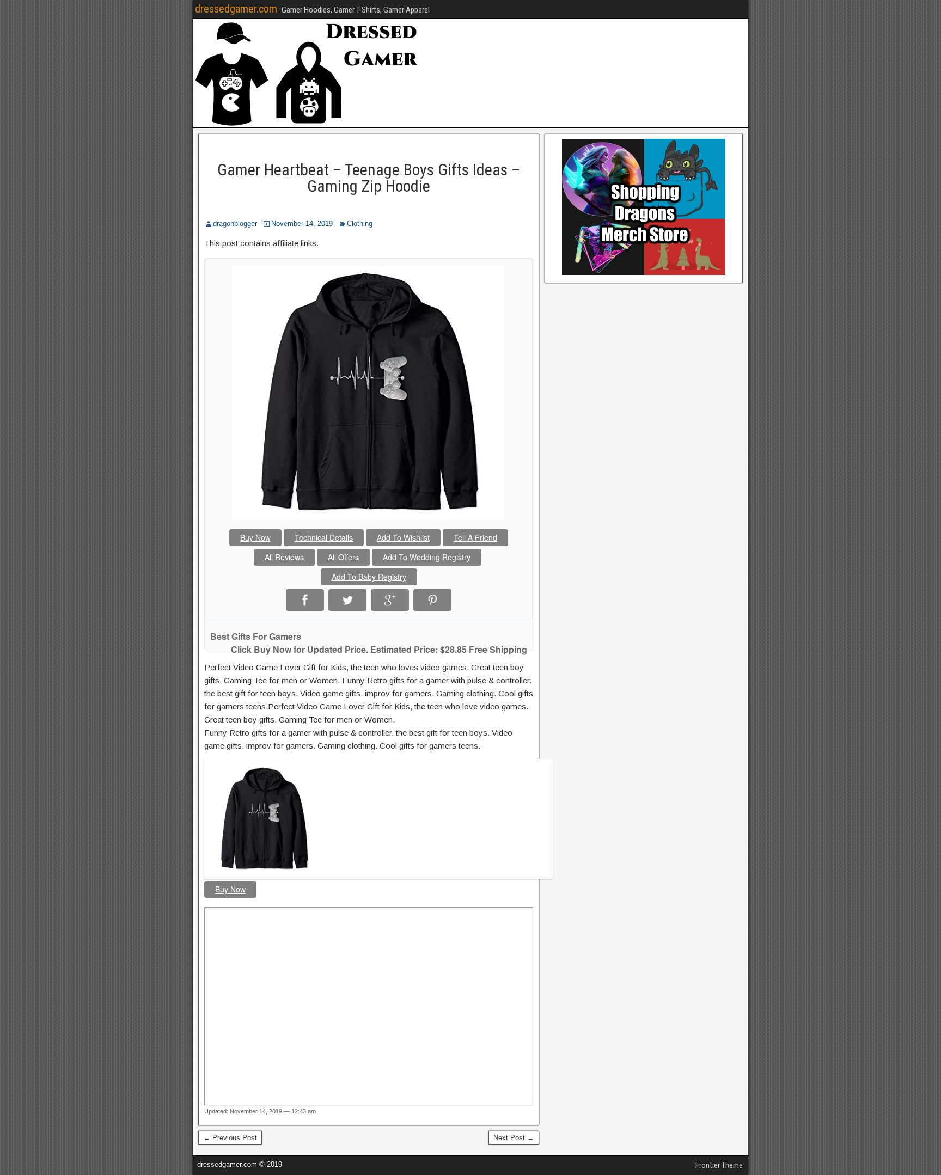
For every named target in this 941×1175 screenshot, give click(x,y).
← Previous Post (230, 1138)
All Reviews (284, 557)
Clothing (359, 223)
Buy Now (255, 537)
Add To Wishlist (403, 537)
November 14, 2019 (302, 223)
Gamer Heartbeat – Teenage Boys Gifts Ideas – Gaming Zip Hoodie (368, 177)
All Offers (343, 557)
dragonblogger (235, 223)
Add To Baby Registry (369, 576)
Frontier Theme (719, 1165)
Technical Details (324, 537)
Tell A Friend (475, 537)
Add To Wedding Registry (427, 557)
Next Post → (513, 1138)
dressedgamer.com (236, 8)
